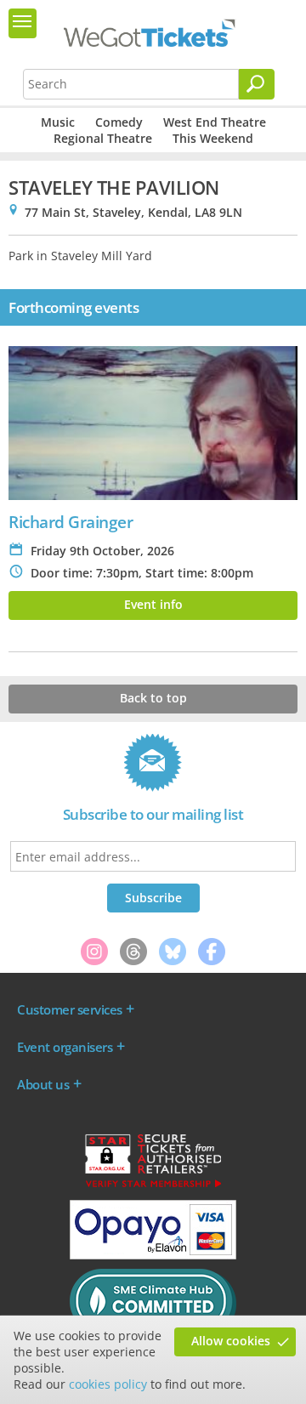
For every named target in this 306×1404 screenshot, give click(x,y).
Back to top (153, 698)
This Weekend (213, 138)
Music (58, 122)
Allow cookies (230, 1341)
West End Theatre (214, 122)
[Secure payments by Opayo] (153, 1255)
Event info (153, 604)
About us (43, 1084)
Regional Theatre (103, 138)
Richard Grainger (70, 521)
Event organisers (64, 1046)
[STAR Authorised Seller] (153, 1186)
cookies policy (108, 1384)
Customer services (69, 1009)
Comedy (119, 122)
